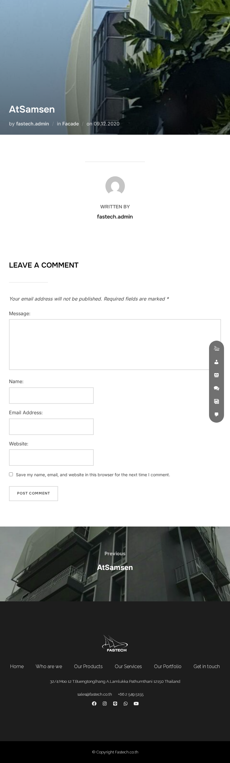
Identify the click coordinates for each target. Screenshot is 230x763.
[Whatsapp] (125, 703)
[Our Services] (216, 388)
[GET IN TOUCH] (216, 414)
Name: (16, 381)
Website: (18, 444)
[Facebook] (94, 703)
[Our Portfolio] (216, 401)
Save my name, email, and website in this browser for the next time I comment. (93, 474)
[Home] (216, 349)
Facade (70, 124)
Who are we (49, 666)
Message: (20, 313)
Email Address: (26, 412)
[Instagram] (104, 703)
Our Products (88, 666)
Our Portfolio (167, 666)
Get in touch (206, 666)
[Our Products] (216, 375)
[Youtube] (135, 703)
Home (17, 666)
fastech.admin (32, 124)
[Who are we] (216, 362)
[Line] (115, 703)
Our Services (128, 666)
